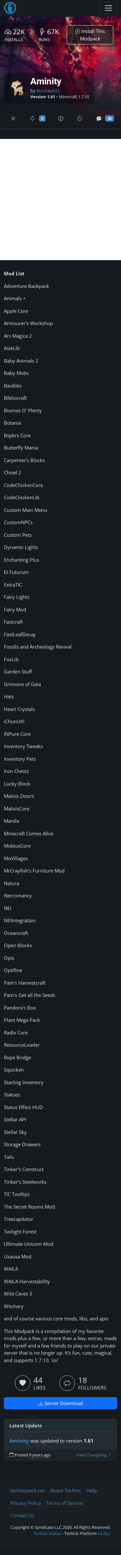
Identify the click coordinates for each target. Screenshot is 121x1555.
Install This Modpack (92, 35)
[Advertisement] (60, 199)
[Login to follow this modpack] (67, 1383)
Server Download (63, 1403)
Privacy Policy (25, 1503)
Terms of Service (64, 1503)
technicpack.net (27, 1490)
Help (91, 1490)
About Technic (65, 1490)
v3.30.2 (104, 1533)
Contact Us (22, 1515)
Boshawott (48, 90)
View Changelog (91, 1455)
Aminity (19, 1440)
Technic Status (47, 1533)
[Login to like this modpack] (22, 1383)
